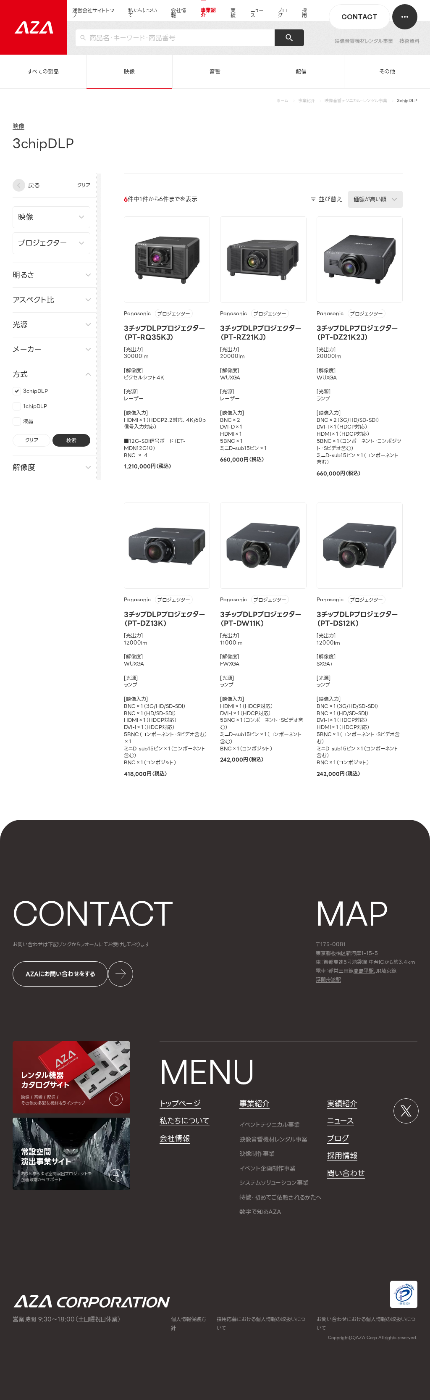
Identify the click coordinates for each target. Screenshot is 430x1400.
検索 (71, 440)
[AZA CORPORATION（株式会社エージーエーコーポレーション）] (33, 27)
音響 (215, 71)
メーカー (27, 349)
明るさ (23, 274)
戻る (33, 185)
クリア (31, 440)
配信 (301, 71)
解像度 (24, 467)
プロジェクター (173, 313)
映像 (129, 71)
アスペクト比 (33, 299)
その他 (387, 71)
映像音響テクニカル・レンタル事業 (356, 100)
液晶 (28, 421)
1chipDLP (35, 406)
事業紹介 (306, 100)
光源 (20, 324)
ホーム (282, 100)
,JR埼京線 (375, 971)
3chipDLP (35, 391)
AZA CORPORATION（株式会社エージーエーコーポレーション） (92, 1301)
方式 (20, 374)
